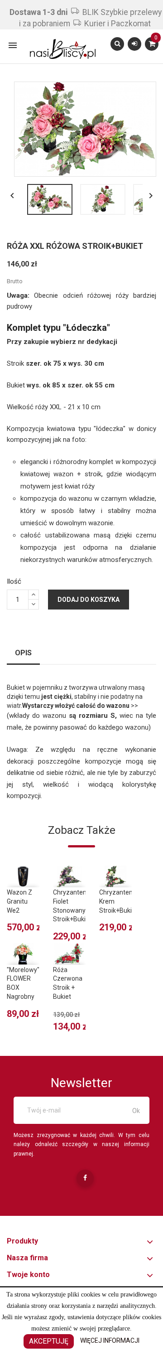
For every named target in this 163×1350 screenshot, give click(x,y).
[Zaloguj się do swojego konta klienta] (134, 43)
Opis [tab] (23, 652)
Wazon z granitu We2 (19, 901)
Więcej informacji (109, 1340)
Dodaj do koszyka (89, 599)
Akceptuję (48, 1341)
